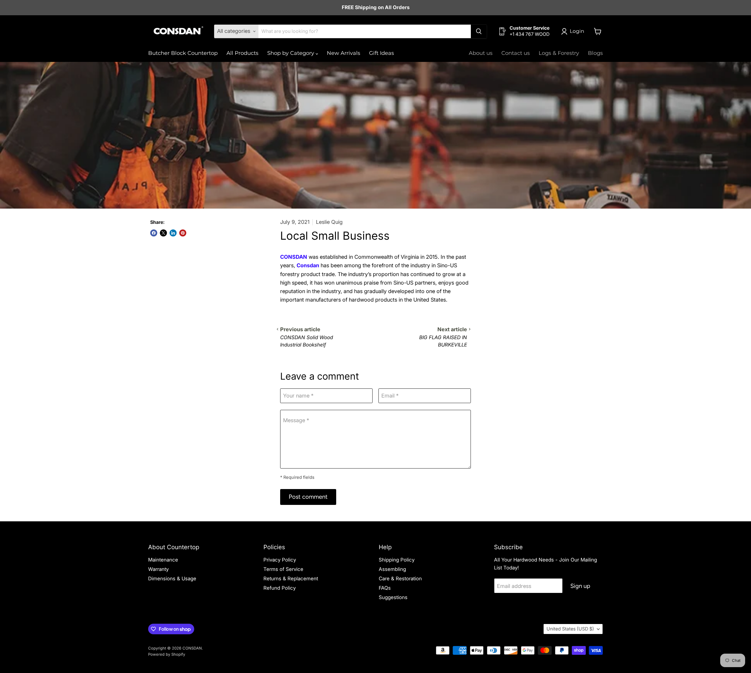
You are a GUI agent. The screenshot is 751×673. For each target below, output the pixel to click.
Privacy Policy (279, 560)
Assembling (392, 569)
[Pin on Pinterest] (182, 232)
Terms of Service (283, 569)
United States (570, 629)
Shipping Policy (397, 560)
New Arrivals (343, 53)
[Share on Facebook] (153, 232)
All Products (242, 53)
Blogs (595, 53)
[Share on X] (163, 232)
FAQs (385, 588)
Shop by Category (291, 53)
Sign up (580, 585)
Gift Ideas (381, 53)
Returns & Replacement (290, 578)
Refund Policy (279, 588)
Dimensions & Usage (172, 578)
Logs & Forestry (559, 53)
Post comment (308, 496)
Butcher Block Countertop (183, 53)
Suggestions (393, 597)
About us (481, 53)
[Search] (479, 31)
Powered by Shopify (166, 654)
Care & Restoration (400, 578)
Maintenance (163, 560)
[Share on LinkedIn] (173, 232)
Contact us (515, 53)
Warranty (158, 569)
